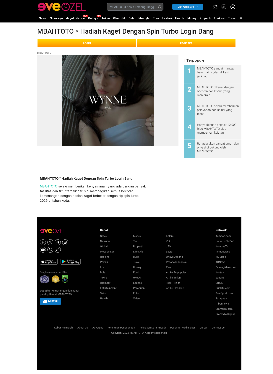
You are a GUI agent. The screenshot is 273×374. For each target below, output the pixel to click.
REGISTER (186, 43)
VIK (168, 241)
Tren (156, 18)
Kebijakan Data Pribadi (152, 327)
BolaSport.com (224, 293)
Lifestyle (144, 18)
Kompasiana (222, 251)
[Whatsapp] (50, 250)
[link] (224, 7)
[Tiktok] (58, 250)
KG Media (221, 256)
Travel (232, 18)
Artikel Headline (175, 287)
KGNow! (220, 261)
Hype (136, 256)
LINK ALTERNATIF (186, 7)
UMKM (137, 277)
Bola (131, 18)
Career (203, 327)
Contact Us (218, 327)
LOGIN (87, 43)
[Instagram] (65, 242)
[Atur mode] (215, 7)
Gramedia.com (224, 308)
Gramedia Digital (225, 314)
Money (191, 18)
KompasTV (221, 246)
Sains (103, 293)
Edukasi (219, 18)
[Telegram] (58, 242)
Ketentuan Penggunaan (121, 327)
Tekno (106, 18)
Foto (136, 293)
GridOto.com (222, 287)
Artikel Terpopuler (176, 272)
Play (168, 267)
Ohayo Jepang (174, 256)
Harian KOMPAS (224, 241)
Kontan (219, 272)
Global (104, 246)
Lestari (167, 19)
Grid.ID (219, 282)
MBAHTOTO (44, 52)
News (42, 18)
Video (136, 298)
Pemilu (104, 261)
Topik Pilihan (173, 282)
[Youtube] (43, 250)
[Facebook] (43, 242)
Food (136, 272)
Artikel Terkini (173, 277)
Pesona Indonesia (176, 261)
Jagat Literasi (75, 18)
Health (179, 18)
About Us (82, 327)
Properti (205, 18)
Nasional (105, 241)
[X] (50, 242)
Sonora (219, 277)
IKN (102, 267)
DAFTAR (53, 301)
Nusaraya (56, 18)
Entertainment (108, 287)
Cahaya (93, 18)
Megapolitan (107, 251)
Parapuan (139, 287)
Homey (137, 267)
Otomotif (119, 18)
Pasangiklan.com (225, 267)
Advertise (97, 327)
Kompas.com (223, 235)
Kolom (169, 235)
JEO (168, 246)
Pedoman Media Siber (182, 327)
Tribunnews (222, 303)
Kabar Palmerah (63, 327)
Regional (105, 256)
